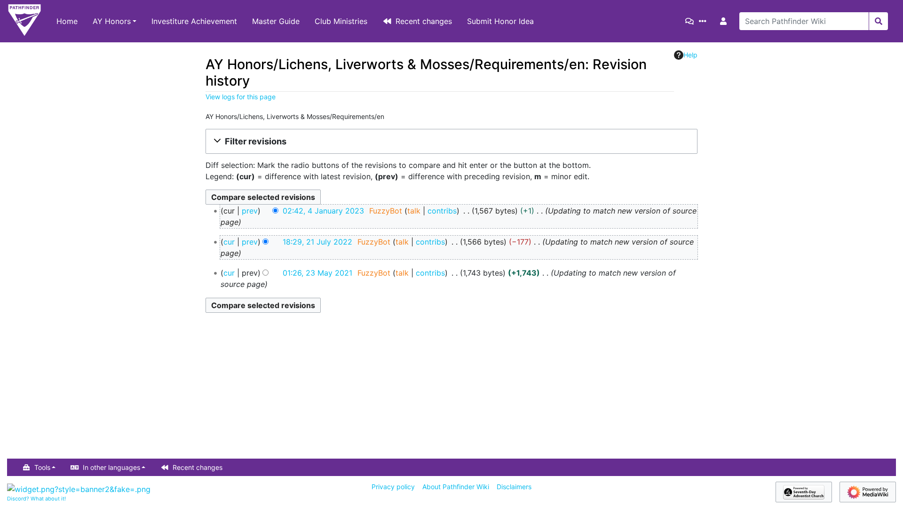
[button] (451, 141)
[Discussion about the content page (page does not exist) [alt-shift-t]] (691, 21)
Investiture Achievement (194, 21)
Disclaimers (514, 487)
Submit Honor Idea (500, 21)
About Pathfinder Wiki (455, 487)
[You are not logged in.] (725, 21)
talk (413, 210)
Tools (42, 467)
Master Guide (276, 21)
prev (250, 210)
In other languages (111, 467)
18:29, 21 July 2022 (317, 241)
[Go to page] (878, 21)
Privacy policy (393, 487)
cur (229, 241)
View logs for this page (241, 97)
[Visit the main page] (24, 21)
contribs (442, 210)
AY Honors (112, 21)
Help (690, 55)
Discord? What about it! (36, 498)
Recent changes (424, 21)
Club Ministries (341, 21)
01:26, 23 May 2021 (317, 273)
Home (67, 21)
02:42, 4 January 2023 (323, 210)
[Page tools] (704, 21)
